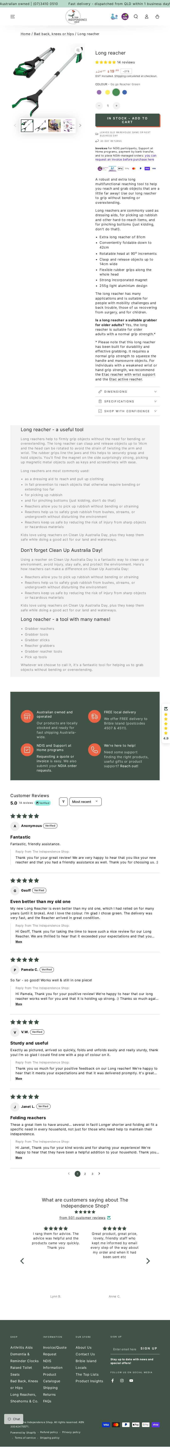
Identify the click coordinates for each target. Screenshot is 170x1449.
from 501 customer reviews (83, 1218)
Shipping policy (50, 1437)
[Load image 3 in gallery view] (54, 125)
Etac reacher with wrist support (128, 374)
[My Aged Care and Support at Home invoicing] (114, 16)
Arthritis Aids (21, 1347)
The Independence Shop (37, 1422)
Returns (49, 1394)
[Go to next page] (100, 1174)
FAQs (47, 1401)
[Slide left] (15, 125)
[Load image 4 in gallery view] (68, 125)
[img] (85, 1212)
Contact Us (85, 1354)
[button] (135, 16)
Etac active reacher (125, 379)
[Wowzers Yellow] (107, 92)
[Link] (76, 16)
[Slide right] (80, 125)
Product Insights (89, 1381)
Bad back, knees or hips (54, 34)
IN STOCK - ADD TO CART (127, 120)
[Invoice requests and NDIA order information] (125, 16)
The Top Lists (87, 1374)
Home (25, 34)
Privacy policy (71, 1432)
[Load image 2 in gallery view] (41, 125)
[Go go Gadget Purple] (99, 92)
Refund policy (49, 1432)
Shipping (120, 76)
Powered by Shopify (23, 1432)
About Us (83, 1347)
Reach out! (129, 766)
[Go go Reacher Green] (116, 92)
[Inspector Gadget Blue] (124, 92)
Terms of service (25, 1437)
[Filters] (63, 801)
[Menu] (12, 16)
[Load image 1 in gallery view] (27, 125)
